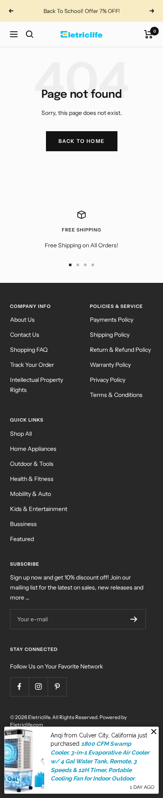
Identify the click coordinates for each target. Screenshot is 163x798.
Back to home (82, 141)
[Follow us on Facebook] (19, 686)
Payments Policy (111, 319)
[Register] (134, 619)
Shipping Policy (110, 334)
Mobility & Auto (30, 494)
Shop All (21, 433)
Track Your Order (32, 365)
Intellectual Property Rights (36, 385)
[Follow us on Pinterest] (57, 686)
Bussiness (23, 524)
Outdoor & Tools (31, 464)
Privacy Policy (107, 380)
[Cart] (148, 34)
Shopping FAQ (29, 349)
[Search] (29, 34)
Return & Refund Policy (120, 349)
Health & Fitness (31, 479)
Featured (22, 539)
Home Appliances (33, 448)
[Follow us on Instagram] (38, 686)
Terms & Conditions (116, 395)
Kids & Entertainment (38, 509)
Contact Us (24, 334)
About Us (22, 319)
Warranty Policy (110, 365)
